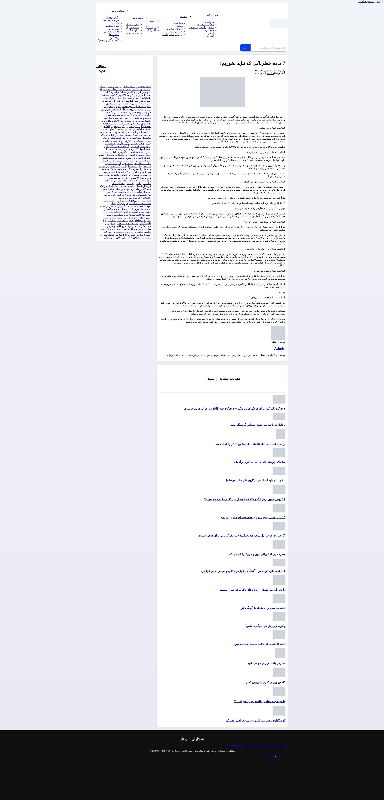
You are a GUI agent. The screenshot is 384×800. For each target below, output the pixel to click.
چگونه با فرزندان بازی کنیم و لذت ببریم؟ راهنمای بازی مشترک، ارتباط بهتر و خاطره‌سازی (127, 198)
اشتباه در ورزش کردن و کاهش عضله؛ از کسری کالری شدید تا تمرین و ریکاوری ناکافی (125, 92)
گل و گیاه (151, 30)
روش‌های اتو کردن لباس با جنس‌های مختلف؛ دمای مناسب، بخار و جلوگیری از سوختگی (127, 203)
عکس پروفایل (112, 17)
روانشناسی (208, 21)
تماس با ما (268, 756)
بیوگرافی (115, 23)
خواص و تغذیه (176, 31)
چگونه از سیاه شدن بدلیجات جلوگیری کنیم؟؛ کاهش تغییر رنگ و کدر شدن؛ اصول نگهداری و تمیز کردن (127, 146)
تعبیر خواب (114, 28)
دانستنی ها (114, 34)
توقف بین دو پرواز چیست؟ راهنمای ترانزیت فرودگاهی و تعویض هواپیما (128, 226)
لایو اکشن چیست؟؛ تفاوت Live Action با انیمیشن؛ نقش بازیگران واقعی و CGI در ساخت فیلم (127, 126)
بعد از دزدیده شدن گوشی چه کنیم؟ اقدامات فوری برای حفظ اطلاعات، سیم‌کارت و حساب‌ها (127, 212)
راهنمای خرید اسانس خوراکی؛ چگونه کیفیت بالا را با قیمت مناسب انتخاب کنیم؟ (126, 161)
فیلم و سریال (132, 27)
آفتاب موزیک (244, 745)
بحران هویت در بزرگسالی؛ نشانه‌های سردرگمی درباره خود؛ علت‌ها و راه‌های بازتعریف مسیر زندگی (125, 178)
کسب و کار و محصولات (107, 40)
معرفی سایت (112, 26)
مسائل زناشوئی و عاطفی (201, 27)
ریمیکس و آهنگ (280, 745)
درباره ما (277, 756)
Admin (279, 349)
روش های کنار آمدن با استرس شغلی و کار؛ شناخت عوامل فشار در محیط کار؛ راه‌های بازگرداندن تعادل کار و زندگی (125, 235)
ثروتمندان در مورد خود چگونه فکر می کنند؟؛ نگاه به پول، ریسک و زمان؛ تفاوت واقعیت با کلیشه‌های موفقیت (126, 121)
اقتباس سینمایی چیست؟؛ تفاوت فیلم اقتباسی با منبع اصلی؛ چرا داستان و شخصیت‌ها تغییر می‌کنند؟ (125, 132)
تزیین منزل (150, 27)
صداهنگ (234, 745)
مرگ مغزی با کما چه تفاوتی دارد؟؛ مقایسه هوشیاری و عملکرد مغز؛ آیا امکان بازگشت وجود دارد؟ (126, 172)
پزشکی (179, 26)
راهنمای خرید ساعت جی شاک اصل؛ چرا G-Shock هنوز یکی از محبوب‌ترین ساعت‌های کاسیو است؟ (125, 189)
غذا (270, 165)
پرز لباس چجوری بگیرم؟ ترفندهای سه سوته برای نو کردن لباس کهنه (127, 218)
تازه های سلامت (175, 28)
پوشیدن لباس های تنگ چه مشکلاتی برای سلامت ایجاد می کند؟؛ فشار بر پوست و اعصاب (125, 166)
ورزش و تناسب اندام (172, 34)
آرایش (211, 33)
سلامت (183, 16)
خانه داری (209, 30)
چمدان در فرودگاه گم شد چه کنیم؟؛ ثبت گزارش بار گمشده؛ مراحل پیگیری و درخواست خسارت (126, 103)
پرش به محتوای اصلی (369, 1)
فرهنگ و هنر (138, 18)
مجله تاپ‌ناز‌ (279, 23)
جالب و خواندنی (111, 31)
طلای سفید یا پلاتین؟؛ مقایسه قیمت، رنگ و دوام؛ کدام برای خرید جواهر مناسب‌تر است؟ (126, 152)
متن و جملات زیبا (111, 20)
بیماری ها (178, 23)
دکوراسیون (155, 20)
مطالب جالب (117, 10)
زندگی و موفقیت (205, 24)
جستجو (245, 48)
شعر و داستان (132, 24)
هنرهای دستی (132, 33)
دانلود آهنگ (134, 30)
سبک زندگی (212, 15)
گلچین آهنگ (267, 745)
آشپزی (210, 36)
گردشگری (114, 37)
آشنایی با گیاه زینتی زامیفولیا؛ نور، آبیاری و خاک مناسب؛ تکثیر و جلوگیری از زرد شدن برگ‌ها (127, 141)
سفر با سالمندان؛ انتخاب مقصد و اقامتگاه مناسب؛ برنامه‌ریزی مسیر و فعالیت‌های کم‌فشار (128, 183)
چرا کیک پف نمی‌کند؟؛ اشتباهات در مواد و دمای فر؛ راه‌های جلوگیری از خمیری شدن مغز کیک (125, 98)
